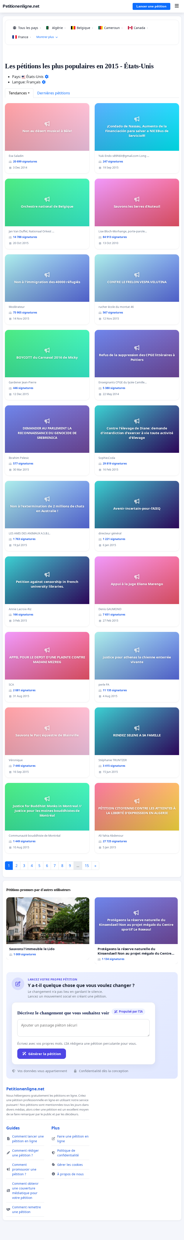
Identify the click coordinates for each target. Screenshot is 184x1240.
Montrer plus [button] (45, 37)
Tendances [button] (18, 93)
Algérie (59, 28)
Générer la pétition (44, 1053)
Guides (13, 1128)
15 (87, 865)
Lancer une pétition (151, 6)
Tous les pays (29, 28)
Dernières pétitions (53, 93)
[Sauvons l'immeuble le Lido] (47, 928)
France (24, 37)
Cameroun (113, 28)
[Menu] (176, 6)
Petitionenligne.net (21, 6)
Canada (141, 28)
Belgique (85, 28)
